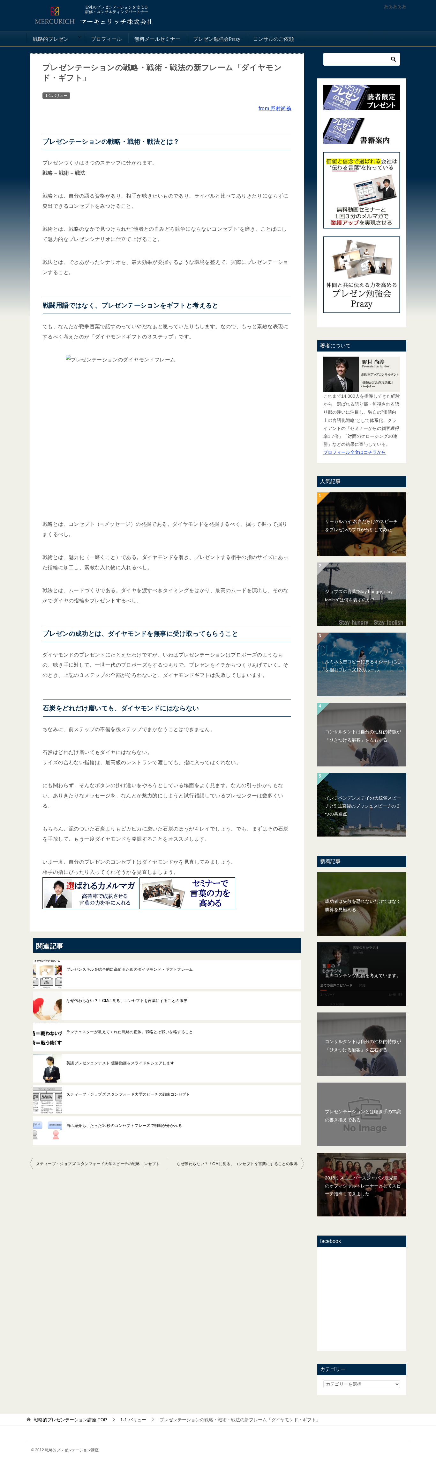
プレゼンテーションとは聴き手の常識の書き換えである (363, 1115)
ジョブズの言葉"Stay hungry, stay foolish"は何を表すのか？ (359, 595)
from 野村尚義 (275, 108)
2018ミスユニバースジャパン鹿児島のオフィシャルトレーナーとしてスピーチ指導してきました (363, 1185)
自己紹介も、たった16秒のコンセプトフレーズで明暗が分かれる (124, 1125)
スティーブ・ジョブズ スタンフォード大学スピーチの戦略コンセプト (128, 1094)
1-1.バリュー (56, 95)
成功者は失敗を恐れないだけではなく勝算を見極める (363, 905)
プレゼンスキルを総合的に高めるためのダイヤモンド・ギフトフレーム (129, 969)
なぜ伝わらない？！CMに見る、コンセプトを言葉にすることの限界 (126, 1000)
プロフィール (106, 39)
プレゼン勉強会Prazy (216, 39)
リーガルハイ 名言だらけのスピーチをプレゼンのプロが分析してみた (361, 525)
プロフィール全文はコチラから (354, 452)
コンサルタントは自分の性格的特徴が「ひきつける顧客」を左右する (363, 735)
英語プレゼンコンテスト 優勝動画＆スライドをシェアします (120, 1063)
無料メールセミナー (157, 39)
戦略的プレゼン (51, 39)
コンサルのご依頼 (273, 39)
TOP (70, 1419)
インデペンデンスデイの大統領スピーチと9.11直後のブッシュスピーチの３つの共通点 (363, 805)
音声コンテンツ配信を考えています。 (363, 975)
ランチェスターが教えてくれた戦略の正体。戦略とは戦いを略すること (129, 1032)
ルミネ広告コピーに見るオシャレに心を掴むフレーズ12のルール (363, 665)
